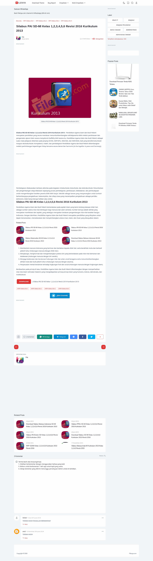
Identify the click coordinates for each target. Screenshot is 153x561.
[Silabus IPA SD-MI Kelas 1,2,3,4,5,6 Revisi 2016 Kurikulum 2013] (66, 233)
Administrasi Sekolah (123, 35)
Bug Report (52, 3)
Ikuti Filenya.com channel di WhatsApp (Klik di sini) (32, 13)
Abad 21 (115, 20)
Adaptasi (131, 20)
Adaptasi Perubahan (123, 25)
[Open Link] (136, 3)
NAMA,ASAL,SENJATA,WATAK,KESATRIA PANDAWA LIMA (128, 115)
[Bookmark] (18, 337)
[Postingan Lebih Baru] (103, 347)
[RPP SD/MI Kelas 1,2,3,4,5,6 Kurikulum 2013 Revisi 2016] (20, 449)
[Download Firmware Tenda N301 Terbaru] (123, 79)
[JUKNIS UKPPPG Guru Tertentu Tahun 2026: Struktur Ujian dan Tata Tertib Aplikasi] (113, 96)
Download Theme (38, 3)
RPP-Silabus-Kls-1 (23, 288)
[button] (97, 39)
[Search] (132, 3)
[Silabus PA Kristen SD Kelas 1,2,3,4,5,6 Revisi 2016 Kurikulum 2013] (20, 438)
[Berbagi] (100, 337)
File (27, 357)
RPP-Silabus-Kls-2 (37, 288)
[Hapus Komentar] (103, 518)
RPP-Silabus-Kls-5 (64, 288)
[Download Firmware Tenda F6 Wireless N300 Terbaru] (113, 129)
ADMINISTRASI (131, 30)
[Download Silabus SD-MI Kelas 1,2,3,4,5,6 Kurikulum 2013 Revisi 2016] (65, 438)
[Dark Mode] (124, 3)
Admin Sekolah (115, 30)
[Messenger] (73, 337)
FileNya (21, 3)
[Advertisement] (59, 59)
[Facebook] (82, 337)
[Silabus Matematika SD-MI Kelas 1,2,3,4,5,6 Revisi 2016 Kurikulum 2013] (20, 244)
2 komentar (30, 337)
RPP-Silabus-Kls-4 (50, 288)
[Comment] (102, 456)
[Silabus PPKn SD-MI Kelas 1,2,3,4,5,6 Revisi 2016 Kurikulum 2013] (65, 427)
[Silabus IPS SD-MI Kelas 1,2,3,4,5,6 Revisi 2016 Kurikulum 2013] (20, 233)
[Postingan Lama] (16, 347)
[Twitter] (91, 337)
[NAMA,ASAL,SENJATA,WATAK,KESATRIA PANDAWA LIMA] (113, 119)
